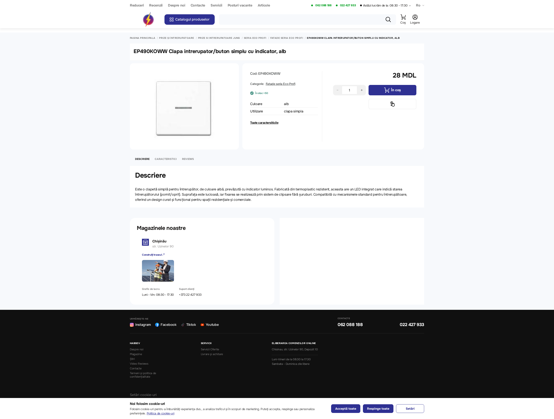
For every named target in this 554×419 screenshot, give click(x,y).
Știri (132, 359)
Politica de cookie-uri (160, 413)
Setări (410, 409)
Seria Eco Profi (255, 38)
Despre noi (176, 5)
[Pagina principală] (148, 19)
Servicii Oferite (210, 349)
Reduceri (137, 5)
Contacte (198, 5)
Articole (264, 5)
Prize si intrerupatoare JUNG (219, 38)
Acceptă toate (345, 409)
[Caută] (388, 19)
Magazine (136, 354)
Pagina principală (142, 38)
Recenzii (155, 5)
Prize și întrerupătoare (176, 38)
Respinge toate (378, 409)
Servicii (216, 5)
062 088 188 (323, 5)
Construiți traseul (152, 255)
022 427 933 (348, 5)
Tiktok (191, 324)
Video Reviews (139, 363)
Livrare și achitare (212, 354)
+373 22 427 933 (190, 295)
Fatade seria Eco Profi (286, 38)
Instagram (143, 324)
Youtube (212, 324)
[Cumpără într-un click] (392, 104)
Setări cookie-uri (143, 395)
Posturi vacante (240, 5)
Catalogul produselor (192, 19)
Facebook (168, 324)
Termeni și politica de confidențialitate (143, 375)
